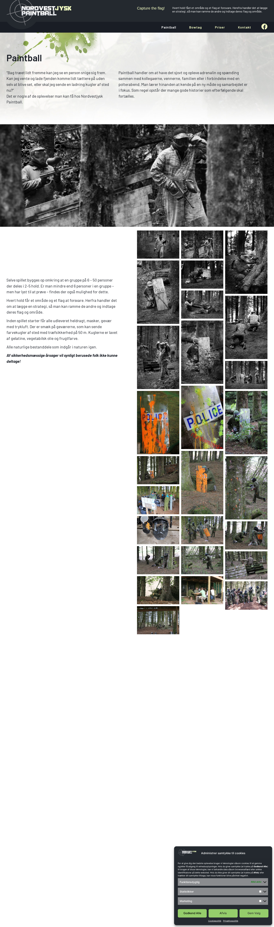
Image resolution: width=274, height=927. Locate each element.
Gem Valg (254, 913)
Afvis (223, 913)
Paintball (168, 27)
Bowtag (195, 27)
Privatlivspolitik (230, 921)
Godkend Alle (192, 913)
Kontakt (244, 27)
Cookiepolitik (214, 921)
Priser (220, 27)
